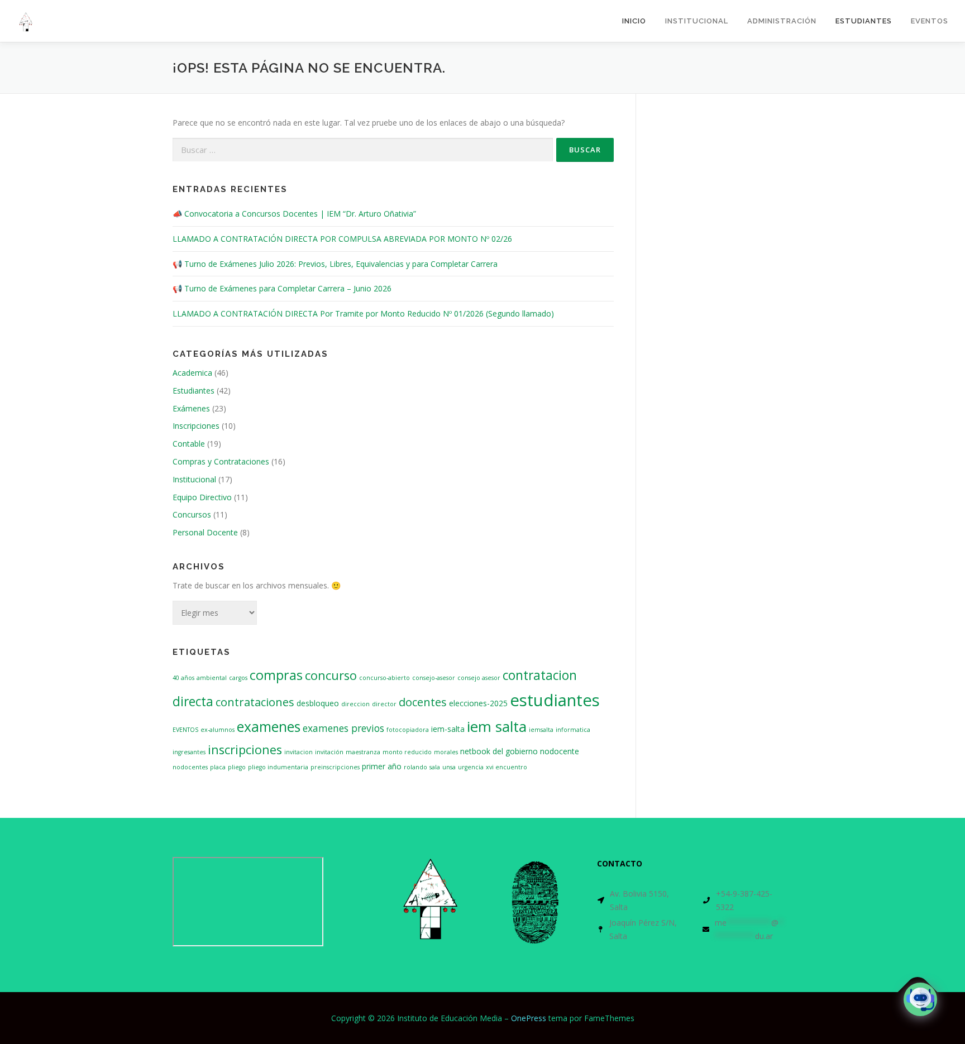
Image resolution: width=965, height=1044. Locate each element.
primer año (382, 766)
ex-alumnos (217, 730)
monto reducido (407, 752)
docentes (423, 702)
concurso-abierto (384, 678)
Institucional (194, 479)
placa (218, 767)
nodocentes (190, 767)
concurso (331, 675)
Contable (189, 443)
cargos (238, 678)
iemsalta (541, 730)
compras (276, 675)
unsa (449, 767)
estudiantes (555, 700)
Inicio (634, 21)
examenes (268, 726)
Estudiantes (863, 21)
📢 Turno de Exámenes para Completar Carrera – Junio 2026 (282, 288)
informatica (573, 730)
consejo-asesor (433, 678)
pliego (237, 767)
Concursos (192, 514)
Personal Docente (205, 532)
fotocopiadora (407, 730)
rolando (415, 767)
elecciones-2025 (478, 703)
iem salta (497, 726)
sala (434, 767)
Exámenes (191, 408)
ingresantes (189, 752)
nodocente (559, 751)
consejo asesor (478, 678)
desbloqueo (318, 703)
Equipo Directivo (202, 497)
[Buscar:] (363, 150)
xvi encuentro (506, 767)
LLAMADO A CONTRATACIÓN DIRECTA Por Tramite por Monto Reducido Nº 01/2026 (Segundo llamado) (363, 313)
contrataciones (255, 702)
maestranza (363, 752)
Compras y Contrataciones (221, 461)
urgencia (471, 767)
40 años (183, 678)
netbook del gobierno (499, 751)
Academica (192, 372)
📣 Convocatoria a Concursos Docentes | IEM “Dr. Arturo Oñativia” (294, 213)
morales (446, 752)
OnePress (528, 1018)
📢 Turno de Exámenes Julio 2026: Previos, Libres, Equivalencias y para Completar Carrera (335, 263)
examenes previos (343, 728)
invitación (329, 752)
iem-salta (448, 729)
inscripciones (245, 749)
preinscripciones (335, 767)
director (384, 704)
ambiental (212, 678)
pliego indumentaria (278, 767)
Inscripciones (196, 425)
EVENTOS (185, 730)
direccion (355, 704)
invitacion (298, 752)
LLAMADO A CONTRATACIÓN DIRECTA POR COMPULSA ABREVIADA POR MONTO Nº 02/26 (342, 238)
